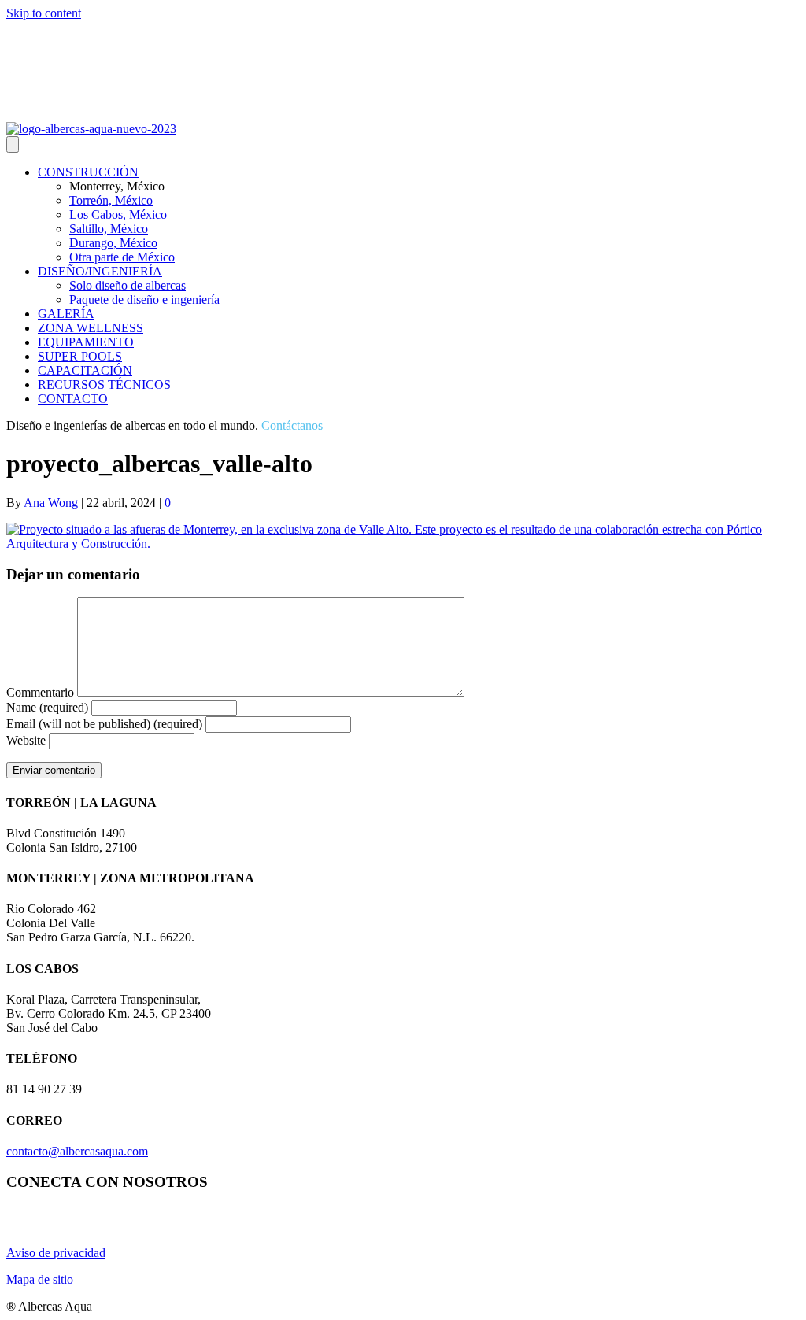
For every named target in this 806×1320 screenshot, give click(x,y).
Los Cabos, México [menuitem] (118, 214)
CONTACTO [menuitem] (73, 398)
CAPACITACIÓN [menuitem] (85, 370)
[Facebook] (52, 111)
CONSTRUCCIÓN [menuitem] (88, 172)
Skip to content (43, 13)
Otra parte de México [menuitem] (122, 257)
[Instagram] (14, 111)
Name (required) (47, 707)
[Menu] (12, 144)
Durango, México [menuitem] (113, 243)
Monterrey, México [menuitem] (117, 186)
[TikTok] (90, 111)
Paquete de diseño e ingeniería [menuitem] (144, 299)
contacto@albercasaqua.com (77, 1151)
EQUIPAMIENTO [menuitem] (86, 342)
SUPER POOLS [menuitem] (80, 356)
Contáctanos (292, 425)
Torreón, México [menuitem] (111, 200)
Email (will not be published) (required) (104, 723)
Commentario (40, 692)
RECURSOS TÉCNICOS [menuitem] (104, 384)
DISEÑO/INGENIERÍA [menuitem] (100, 271)
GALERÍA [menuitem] (66, 313)
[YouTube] (33, 111)
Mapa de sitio (39, 1279)
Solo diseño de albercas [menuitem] (127, 285)
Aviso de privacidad (55, 1252)
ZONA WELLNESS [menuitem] (90, 328)
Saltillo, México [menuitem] (108, 228)
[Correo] (71, 111)
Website (26, 740)
